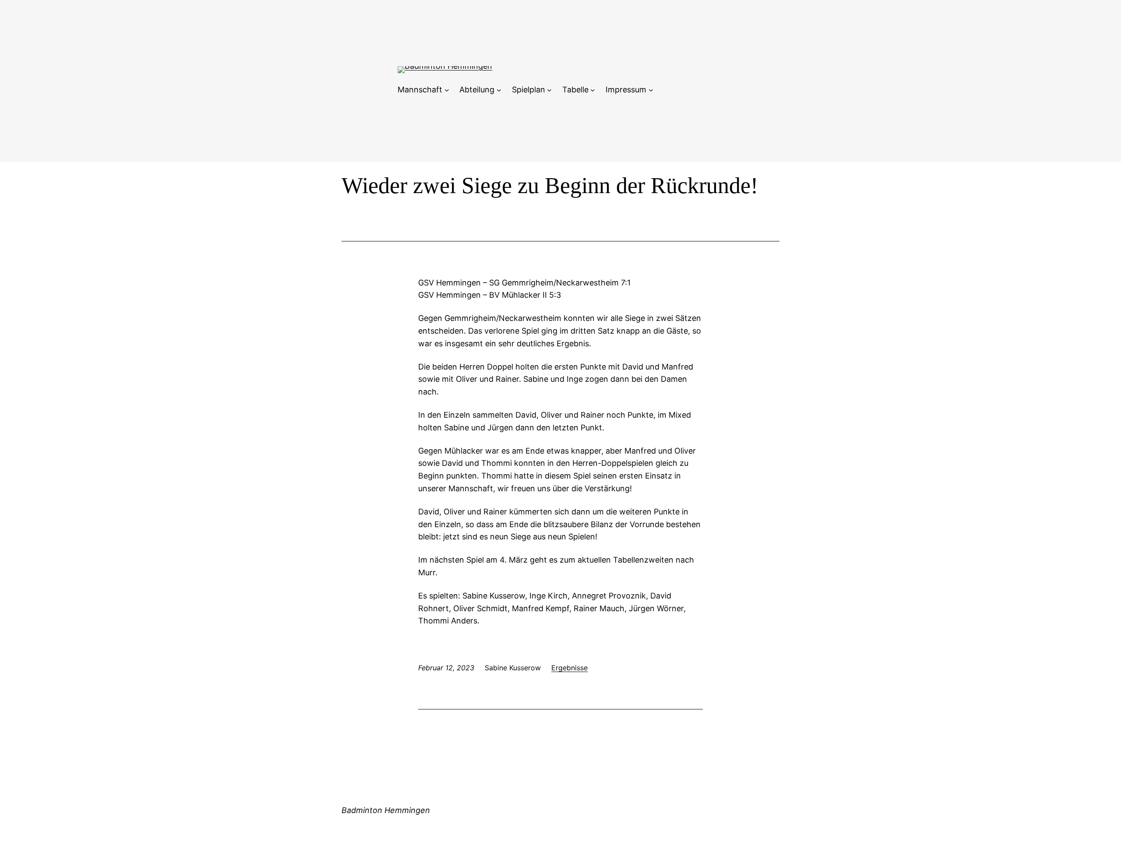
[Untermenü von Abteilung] (499, 90)
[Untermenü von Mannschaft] (446, 90)
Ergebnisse (569, 667)
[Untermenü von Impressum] (651, 90)
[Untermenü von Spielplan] (549, 90)
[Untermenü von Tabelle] (592, 90)
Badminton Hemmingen (386, 810)
